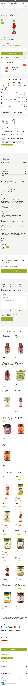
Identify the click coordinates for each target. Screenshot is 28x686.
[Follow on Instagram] (6, 661)
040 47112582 (14, 649)
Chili (14, 142)
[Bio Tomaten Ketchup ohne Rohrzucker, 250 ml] (7, 375)
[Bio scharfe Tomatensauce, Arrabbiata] (7, 456)
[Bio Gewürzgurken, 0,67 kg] (20, 543)
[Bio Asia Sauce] (8, 84)
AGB (12, 678)
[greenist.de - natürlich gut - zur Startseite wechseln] (14, 3)
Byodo (20, 131)
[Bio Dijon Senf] (20, 570)
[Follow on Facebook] (2, 661)
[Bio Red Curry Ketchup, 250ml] (7, 348)
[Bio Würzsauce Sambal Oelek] (20, 597)
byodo (2, 13)
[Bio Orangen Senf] (7, 597)
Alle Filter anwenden (7, 145)
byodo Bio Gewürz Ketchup (9, 106)
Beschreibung (6, 112)
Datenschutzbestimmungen (16, 314)
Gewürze (20, 202)
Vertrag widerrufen (7, 658)
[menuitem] (23, 3)
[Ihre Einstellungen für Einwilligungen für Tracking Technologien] (8, 685)
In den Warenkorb (12, 53)
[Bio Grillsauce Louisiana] (20, 402)
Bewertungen (17, 112)
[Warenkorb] (26, 3)
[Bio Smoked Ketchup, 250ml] (20, 348)
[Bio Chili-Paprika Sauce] (7, 570)
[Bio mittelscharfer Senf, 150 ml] (20, 375)
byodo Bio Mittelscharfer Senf (9, 99)
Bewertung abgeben (14, 271)
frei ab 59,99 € (12, 0)
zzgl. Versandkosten (16, 45)
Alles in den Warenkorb (19, 87)
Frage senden (7, 319)
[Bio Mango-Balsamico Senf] (7, 543)
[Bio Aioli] (19, 84)
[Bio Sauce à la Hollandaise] (7, 402)
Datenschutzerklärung (20, 678)
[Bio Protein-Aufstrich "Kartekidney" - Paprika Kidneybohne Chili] (7, 429)
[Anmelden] (23, 3)
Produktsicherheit (5, 678)
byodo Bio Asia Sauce (8, 96)
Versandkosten (22, 617)
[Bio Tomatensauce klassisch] (20, 429)
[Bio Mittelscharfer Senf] (14, 84)
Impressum (3, 680)
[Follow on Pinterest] (4, 661)
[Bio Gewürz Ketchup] (25, 84)
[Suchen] (26, 6)
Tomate (20, 142)
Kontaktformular (5, 654)
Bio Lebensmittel (6, 142)
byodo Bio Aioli (6, 102)
